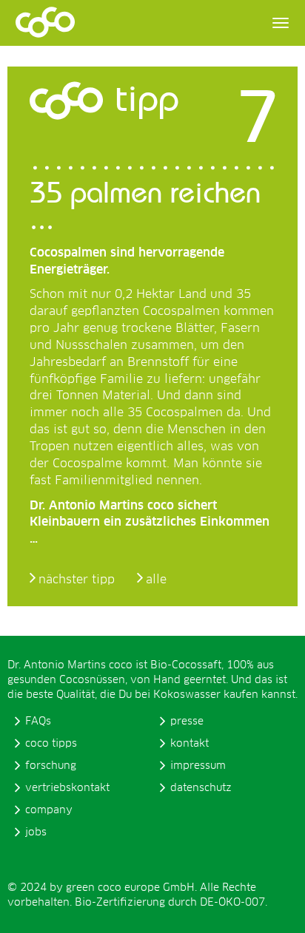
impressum (198, 766)
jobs (36, 832)
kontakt (189, 744)
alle (156, 580)
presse (187, 721)
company (49, 810)
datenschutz (201, 788)
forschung (50, 766)
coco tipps (51, 744)
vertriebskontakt (67, 788)
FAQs (38, 721)
